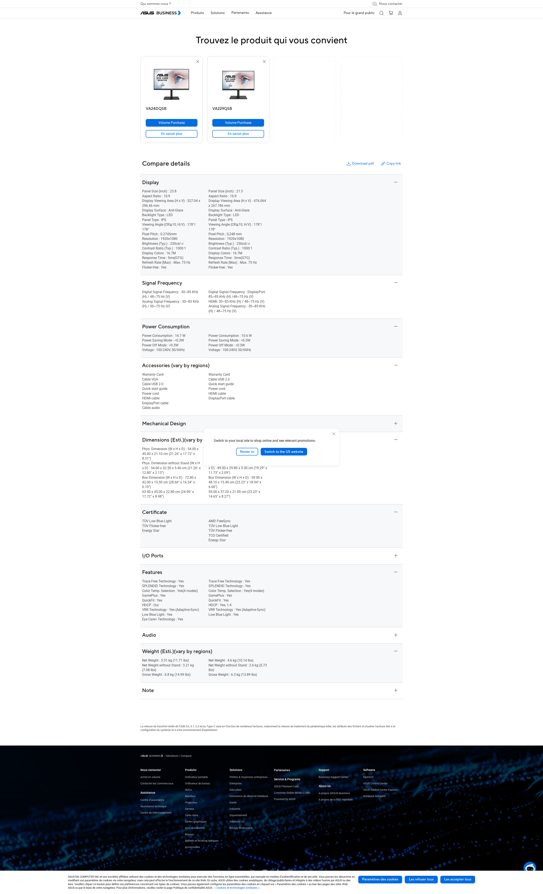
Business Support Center (333, 777)
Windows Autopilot (374, 796)
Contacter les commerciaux (156, 783)
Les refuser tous (421, 879)
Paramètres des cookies (380, 879)
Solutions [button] (218, 13)
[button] (381, 13)
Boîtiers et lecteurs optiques (201, 840)
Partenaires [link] (240, 13)
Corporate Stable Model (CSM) (292, 792)
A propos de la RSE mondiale (336, 799)
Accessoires (192, 847)
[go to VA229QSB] (238, 84)
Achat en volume (150, 777)
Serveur (189, 808)
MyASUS (368, 777)
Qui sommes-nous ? (155, 4)
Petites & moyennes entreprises (249, 777)
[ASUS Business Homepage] (160, 13)
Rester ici (247, 451)
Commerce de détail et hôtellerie (249, 796)
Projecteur (191, 802)
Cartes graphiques (196, 821)
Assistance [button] (264, 13)
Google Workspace (241, 828)
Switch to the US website (284, 451)
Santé (233, 802)
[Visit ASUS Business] (152, 756)
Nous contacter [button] (391, 4)
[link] (171, 134)
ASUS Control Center (375, 783)
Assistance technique (153, 806)
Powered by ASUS (284, 799)
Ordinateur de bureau (197, 783)
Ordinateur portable (196, 777)
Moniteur (190, 796)
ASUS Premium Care (286, 786)
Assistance (147, 792)
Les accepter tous (457, 879)
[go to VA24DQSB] (171, 84)
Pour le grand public (359, 13)
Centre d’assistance (152, 800)
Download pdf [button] (363, 163)
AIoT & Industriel (195, 828)
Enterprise (236, 783)
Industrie (235, 808)
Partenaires (282, 770)
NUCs (188, 789)
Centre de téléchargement (155, 812)
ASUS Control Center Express (380, 789)
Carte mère (191, 815)
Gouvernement (238, 815)
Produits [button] (197, 13)
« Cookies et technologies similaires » (236, 887)
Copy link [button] (393, 163)
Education (235, 789)
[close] (334, 433)
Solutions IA (237, 821)
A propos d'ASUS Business (334, 793)
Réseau (189, 834)
